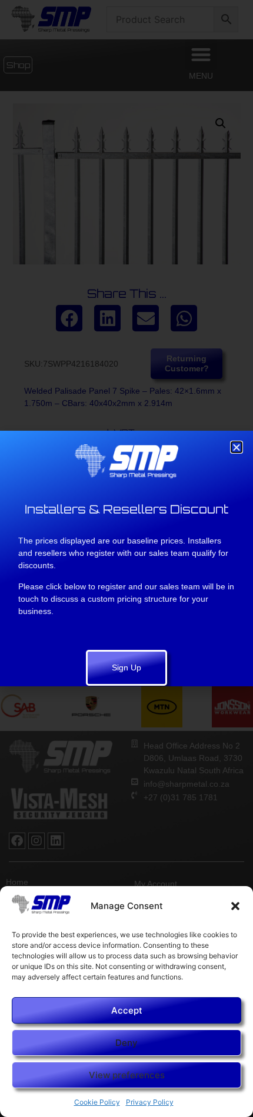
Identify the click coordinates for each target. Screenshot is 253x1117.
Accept (126, 1010)
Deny (126, 1042)
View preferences (127, 1075)
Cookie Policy (97, 1102)
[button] (235, 906)
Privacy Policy (150, 1102)
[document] (126, 558)
